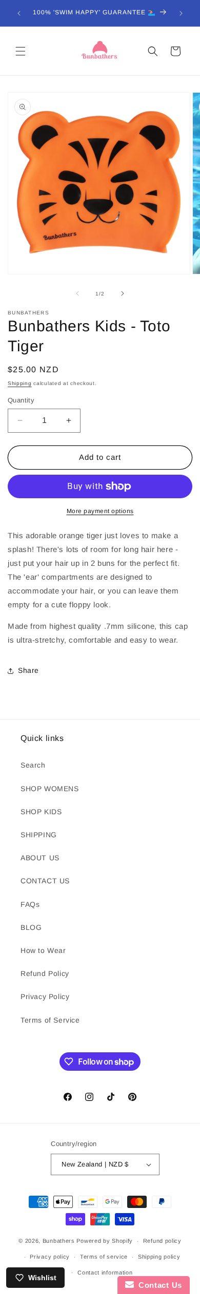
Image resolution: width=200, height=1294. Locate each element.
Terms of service (104, 1257)
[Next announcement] (181, 13)
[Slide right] (122, 293)
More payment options (100, 511)
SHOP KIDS (41, 812)
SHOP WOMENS (50, 788)
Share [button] (28, 670)
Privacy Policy (45, 996)
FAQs (30, 904)
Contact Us (158, 1285)
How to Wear (43, 950)
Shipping (20, 383)
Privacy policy (50, 1257)
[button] (20, 51)
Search (33, 765)
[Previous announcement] (19, 13)
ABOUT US (40, 858)
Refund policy (162, 1241)
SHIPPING (39, 835)
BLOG (31, 927)
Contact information (104, 1272)
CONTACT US (45, 881)
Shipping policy (159, 1257)
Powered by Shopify (104, 1241)
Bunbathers (59, 1241)
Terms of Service (50, 1020)
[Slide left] (77, 293)
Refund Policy (45, 973)
